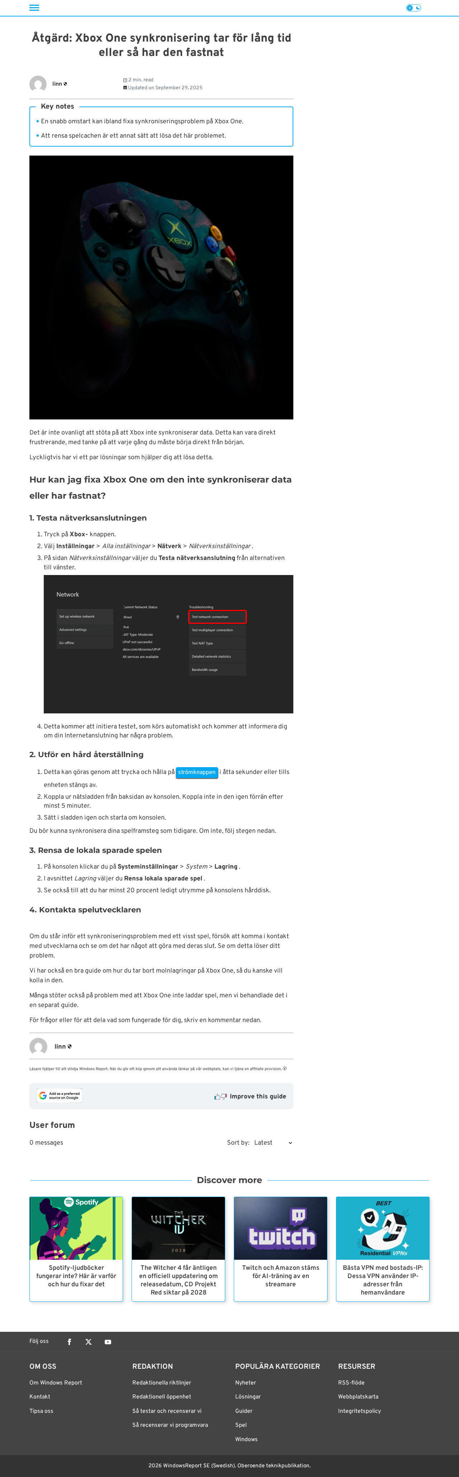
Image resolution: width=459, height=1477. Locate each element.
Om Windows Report (55, 1383)
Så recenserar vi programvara (170, 1425)
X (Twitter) (88, 1342)
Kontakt (39, 1397)
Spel (241, 1425)
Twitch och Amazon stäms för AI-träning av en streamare (281, 1276)
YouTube (108, 1342)
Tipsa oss (41, 1411)
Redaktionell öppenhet (161, 1397)
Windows (246, 1439)
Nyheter (245, 1383)
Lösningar (248, 1397)
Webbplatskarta (358, 1397)
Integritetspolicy (359, 1411)
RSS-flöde (351, 1383)
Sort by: (238, 1143)
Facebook (69, 1342)
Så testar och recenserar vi (167, 1411)
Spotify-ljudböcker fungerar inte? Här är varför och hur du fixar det (76, 1276)
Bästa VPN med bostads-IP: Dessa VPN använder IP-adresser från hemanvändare (383, 1280)
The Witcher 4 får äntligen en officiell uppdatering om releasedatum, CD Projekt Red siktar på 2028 (178, 1280)
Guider (243, 1411)
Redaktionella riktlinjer (161, 1383)
